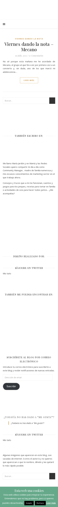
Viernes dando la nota (29, 39)
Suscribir (11, 386)
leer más (29, 80)
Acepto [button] (29, 503)
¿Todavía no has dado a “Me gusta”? (29, 417)
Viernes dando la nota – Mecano (29, 46)
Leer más (51, 502)
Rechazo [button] (40, 503)
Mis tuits (7, 273)
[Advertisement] (29, 223)
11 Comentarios (36, 55)
